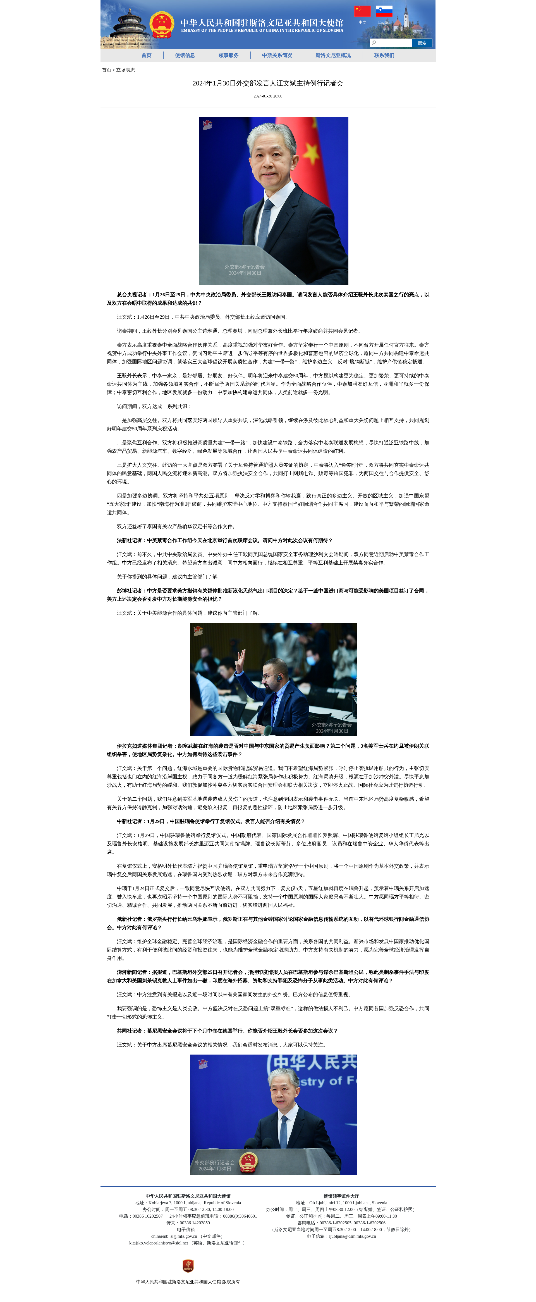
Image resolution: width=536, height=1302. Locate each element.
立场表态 (125, 70)
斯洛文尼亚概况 (333, 55)
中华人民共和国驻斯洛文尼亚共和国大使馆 (178, 1281)
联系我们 (384, 55)
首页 (147, 55)
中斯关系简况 (277, 55)
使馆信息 (185, 55)
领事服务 (229, 55)
